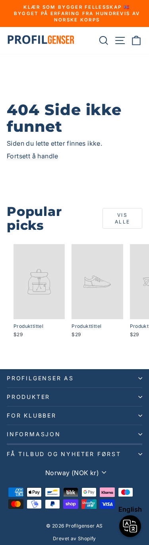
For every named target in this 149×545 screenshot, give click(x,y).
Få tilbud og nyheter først (64, 454)
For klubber (31, 415)
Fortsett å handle (32, 156)
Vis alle (122, 218)
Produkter (28, 396)
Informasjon (34, 434)
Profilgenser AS (40, 378)
